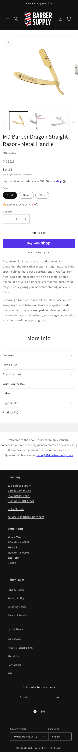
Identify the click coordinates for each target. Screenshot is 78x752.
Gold (10, 195)
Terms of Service (17, 615)
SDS (10, 673)
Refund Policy (16, 598)
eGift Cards (14, 639)
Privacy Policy (16, 590)
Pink (42, 195)
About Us (13, 656)
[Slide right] (74, 122)
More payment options (39, 252)
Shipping (7, 174)
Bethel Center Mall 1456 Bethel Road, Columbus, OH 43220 (21, 496)
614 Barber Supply (33, 748)
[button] (7, 19)
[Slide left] (4, 122)
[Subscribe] (58, 697)
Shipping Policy (17, 607)
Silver (26, 195)
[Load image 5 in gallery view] (59, 121)
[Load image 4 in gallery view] (39, 121)
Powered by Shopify (52, 748)
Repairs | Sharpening (20, 647)
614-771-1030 (16, 509)
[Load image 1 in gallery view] (18, 121)
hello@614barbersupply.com (55, 455)
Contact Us (14, 665)
